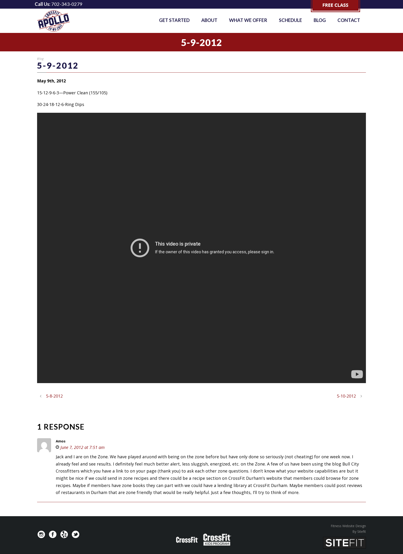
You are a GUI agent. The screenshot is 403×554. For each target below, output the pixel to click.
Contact (348, 20)
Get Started (174, 20)
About (209, 20)
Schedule (290, 20)
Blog (320, 20)
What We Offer (248, 20)
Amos (61, 441)
